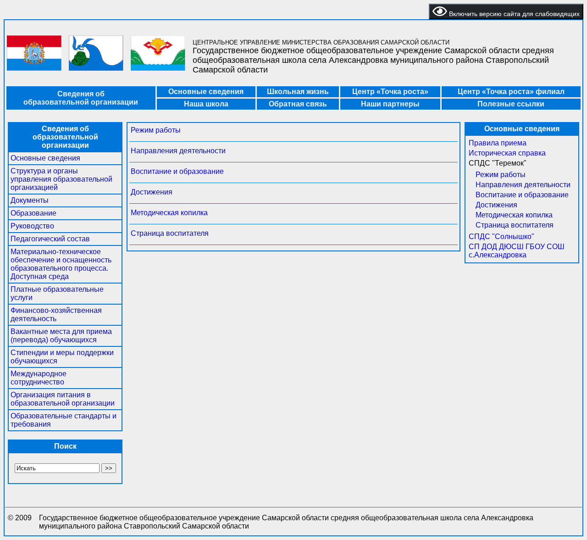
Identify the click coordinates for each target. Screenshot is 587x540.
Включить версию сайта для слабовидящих (513, 13)
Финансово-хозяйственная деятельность (56, 314)
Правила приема (497, 143)
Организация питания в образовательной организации (63, 399)
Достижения (151, 192)
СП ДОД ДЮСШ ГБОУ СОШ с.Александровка (517, 251)
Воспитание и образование (177, 171)
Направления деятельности (178, 151)
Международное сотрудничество (38, 378)
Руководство (32, 226)
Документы (30, 200)
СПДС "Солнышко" (501, 236)
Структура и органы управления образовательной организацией (61, 179)
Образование (33, 213)
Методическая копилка (169, 213)
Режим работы (156, 130)
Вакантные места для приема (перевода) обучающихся (61, 336)
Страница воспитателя (170, 233)
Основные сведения (45, 158)
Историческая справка (507, 153)
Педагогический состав (50, 239)
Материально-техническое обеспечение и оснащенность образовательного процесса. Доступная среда (61, 264)
